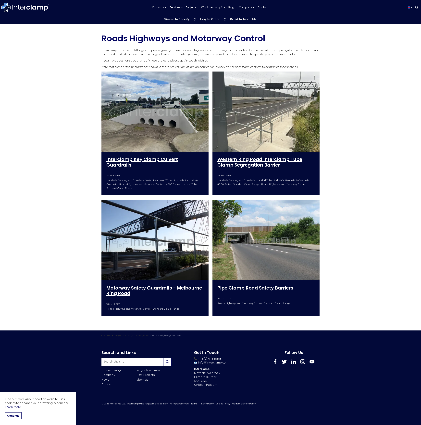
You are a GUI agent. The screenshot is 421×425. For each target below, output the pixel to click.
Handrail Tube (189, 184)
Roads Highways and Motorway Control (141, 184)
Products (158, 7)
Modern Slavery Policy (244, 403)
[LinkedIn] (293, 362)
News (105, 379)
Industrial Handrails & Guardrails (291, 180)
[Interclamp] (25, 7)
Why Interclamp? (212, 7)
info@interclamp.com (213, 362)
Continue (13, 416)
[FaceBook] (275, 362)
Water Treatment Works (159, 180)
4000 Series (173, 184)
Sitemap (142, 379)
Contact (263, 7)
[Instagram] (303, 362)
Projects (191, 7)
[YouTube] (312, 362)
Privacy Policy (206, 403)
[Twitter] (284, 362)
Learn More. (13, 407)
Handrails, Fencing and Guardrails (125, 180)
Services (175, 7)
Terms (194, 403)
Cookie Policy (222, 403)
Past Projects (145, 374)
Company (245, 7)
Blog (231, 7)
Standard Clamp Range (119, 188)
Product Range (112, 370)
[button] (167, 362)
